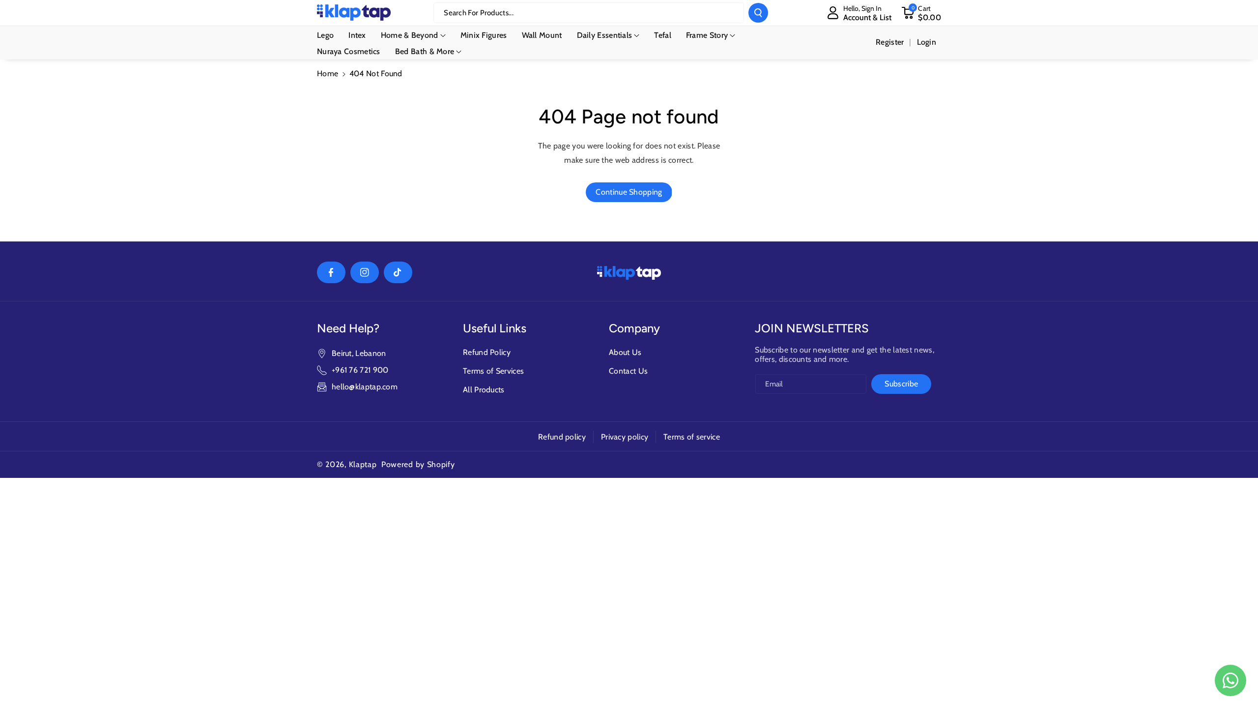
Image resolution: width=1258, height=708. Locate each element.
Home (327, 73)
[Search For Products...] (758, 13)
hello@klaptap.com (365, 386)
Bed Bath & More (425, 51)
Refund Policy (487, 352)
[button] (921, 13)
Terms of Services (493, 371)
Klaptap (363, 464)
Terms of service (691, 437)
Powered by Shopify (418, 464)
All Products (484, 389)
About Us (625, 352)
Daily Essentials (604, 35)
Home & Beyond (409, 35)
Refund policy (562, 437)
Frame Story (707, 35)
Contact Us (628, 371)
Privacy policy (624, 437)
